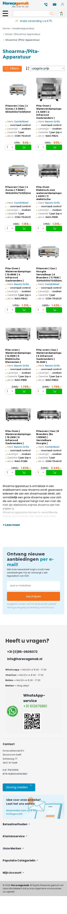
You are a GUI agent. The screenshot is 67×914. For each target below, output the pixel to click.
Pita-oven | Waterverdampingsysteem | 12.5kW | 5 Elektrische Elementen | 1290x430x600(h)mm (18, 356)
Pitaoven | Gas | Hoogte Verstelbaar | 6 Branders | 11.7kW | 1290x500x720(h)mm (49, 274)
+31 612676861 (35, 706)
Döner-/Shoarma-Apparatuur (22, 34)
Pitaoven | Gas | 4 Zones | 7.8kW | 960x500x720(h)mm (18, 190)
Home (6, 28)
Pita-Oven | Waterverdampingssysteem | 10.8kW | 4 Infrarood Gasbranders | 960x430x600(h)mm (18, 274)
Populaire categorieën (19, 860)
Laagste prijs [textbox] (40, 68)
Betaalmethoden (15, 824)
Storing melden (19, 786)
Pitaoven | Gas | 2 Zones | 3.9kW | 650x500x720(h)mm (18, 108)
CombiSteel (21, 121)
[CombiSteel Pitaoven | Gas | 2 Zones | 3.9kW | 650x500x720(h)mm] (18, 89)
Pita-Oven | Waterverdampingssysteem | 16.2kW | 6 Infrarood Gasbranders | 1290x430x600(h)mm (18, 437)
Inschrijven (33, 596)
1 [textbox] (7, 147)
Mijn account (12, 873)
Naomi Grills (52, 121)
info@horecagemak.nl (24, 659)
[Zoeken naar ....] (50, 13)
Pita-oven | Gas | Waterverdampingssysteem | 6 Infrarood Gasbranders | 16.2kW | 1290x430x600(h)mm (49, 356)
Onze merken (12, 848)
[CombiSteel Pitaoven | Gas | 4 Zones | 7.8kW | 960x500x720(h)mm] (18, 170)
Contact (9, 744)
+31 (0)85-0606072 (22, 652)
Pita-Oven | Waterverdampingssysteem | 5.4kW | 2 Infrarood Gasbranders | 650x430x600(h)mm (49, 111)
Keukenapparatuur (23, 28)
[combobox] (47, 68)
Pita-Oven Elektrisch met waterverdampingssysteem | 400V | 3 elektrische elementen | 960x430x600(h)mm (49, 193)
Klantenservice (14, 836)
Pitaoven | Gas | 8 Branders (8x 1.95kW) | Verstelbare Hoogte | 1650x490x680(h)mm (49, 437)
